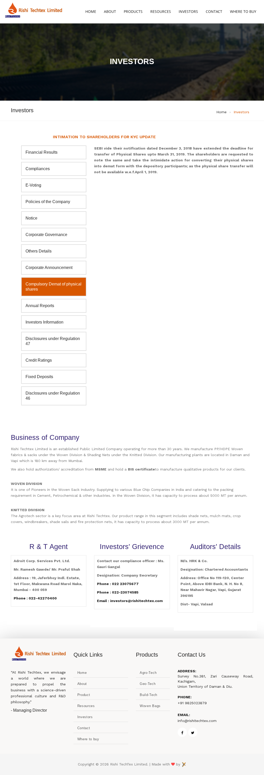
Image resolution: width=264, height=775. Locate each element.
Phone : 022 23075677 (118, 584)
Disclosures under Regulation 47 (53, 341)
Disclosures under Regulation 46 (53, 395)
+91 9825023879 (192, 703)
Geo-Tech (148, 684)
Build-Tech (148, 695)
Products (133, 11)
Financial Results (41, 152)
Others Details (39, 251)
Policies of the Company (48, 201)
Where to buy (88, 739)
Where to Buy (243, 11)
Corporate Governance (46, 234)
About (110, 11)
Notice (31, 218)
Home (90, 11)
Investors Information (44, 322)
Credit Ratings (39, 360)
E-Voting (33, 185)
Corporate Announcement (49, 267)
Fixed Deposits (39, 377)
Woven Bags (150, 706)
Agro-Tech (148, 673)
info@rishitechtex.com (197, 721)
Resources (160, 11)
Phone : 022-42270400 (35, 598)
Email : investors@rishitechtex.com (130, 601)
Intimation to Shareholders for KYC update (84, 136)
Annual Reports (40, 305)
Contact (214, 11)
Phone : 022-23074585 (117, 592)
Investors (188, 11)
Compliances (38, 169)
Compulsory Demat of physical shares (53, 286)
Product (83, 695)
